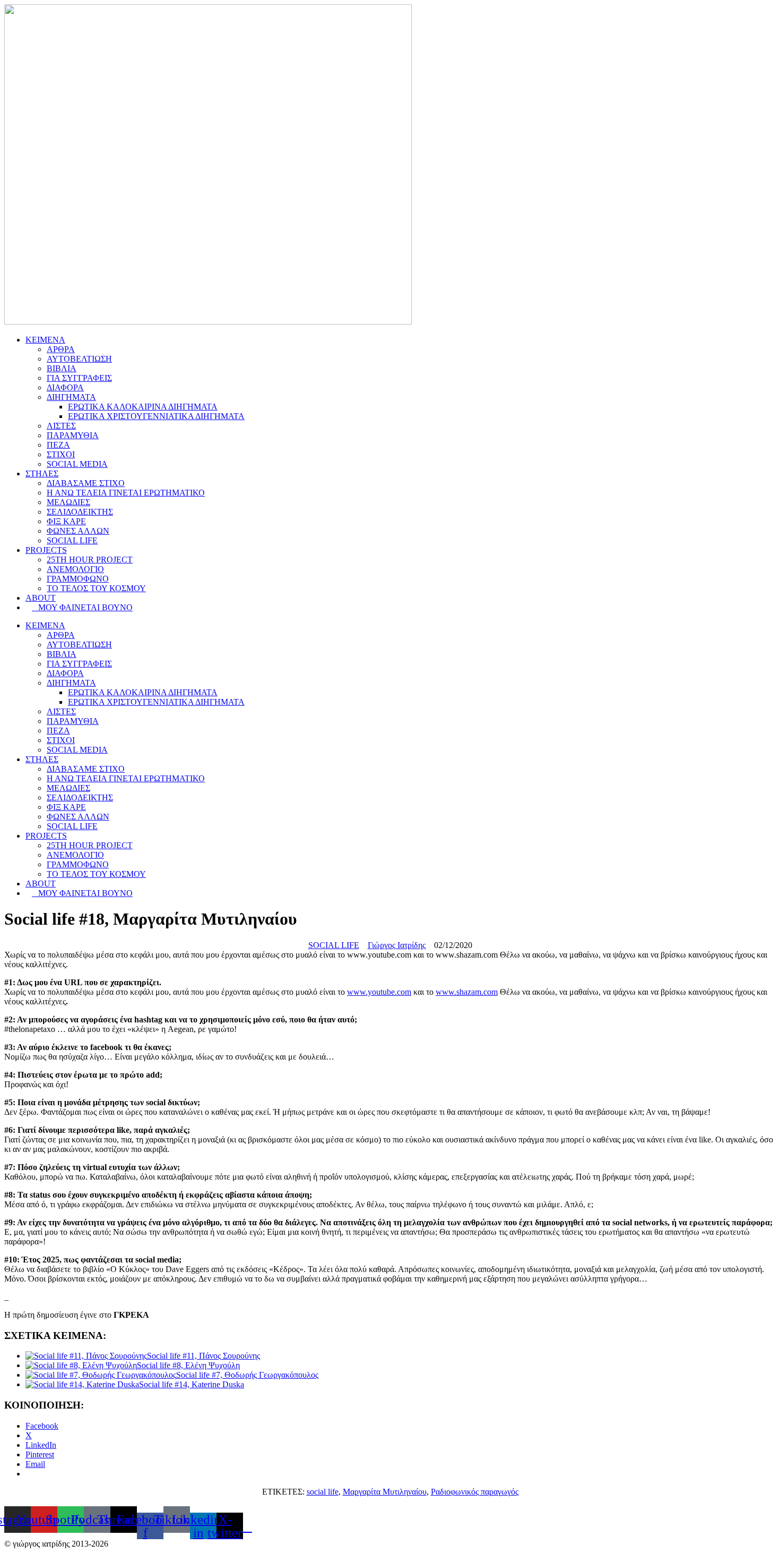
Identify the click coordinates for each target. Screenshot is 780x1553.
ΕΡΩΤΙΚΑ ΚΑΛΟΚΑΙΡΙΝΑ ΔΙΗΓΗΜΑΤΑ (143, 406)
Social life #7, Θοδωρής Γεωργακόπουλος (247, 1374)
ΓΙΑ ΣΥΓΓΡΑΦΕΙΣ (79, 377)
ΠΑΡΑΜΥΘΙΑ (73, 435)
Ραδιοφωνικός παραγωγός (474, 1491)
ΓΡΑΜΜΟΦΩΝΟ (78, 578)
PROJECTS (46, 549)
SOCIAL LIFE (72, 540)
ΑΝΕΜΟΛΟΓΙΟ (75, 569)
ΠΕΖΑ (58, 444)
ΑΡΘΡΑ (61, 349)
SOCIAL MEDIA (77, 463)
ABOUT (40, 597)
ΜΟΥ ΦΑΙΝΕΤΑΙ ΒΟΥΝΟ (82, 607)
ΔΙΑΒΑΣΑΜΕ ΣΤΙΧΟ (86, 483)
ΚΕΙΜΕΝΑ (45, 339)
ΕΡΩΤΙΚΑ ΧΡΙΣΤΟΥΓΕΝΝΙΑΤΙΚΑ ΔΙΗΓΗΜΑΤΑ (156, 416)
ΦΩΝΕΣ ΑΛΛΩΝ (78, 530)
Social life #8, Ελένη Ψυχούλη (188, 1365)
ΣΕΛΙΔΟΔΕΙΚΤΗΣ (80, 511)
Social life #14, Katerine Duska (191, 1384)
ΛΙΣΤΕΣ (61, 425)
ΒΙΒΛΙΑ (61, 368)
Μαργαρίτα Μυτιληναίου (385, 1491)
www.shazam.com (467, 991)
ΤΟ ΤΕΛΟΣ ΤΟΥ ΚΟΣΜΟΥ (96, 588)
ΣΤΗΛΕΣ (41, 473)
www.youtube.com (379, 991)
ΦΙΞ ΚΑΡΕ (66, 521)
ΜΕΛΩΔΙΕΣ (68, 502)
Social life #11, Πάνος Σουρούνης (203, 1355)
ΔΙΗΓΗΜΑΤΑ (71, 397)
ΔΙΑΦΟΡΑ (65, 387)
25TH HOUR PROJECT (90, 559)
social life (323, 1491)
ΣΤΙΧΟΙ (61, 454)
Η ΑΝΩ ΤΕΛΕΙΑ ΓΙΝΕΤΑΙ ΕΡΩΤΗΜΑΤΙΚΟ (126, 492)
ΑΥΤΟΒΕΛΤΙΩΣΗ (79, 358)
